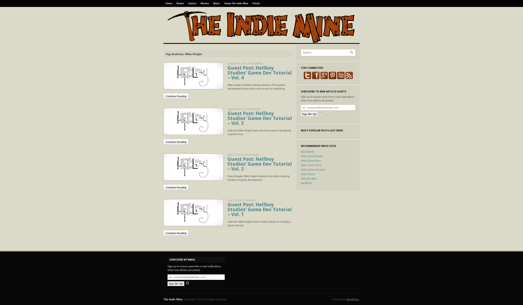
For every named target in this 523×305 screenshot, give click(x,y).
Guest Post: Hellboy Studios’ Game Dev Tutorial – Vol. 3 (260, 118)
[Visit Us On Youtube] (341, 78)
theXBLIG (306, 183)
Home (168, 3)
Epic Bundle (307, 151)
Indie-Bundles (308, 178)
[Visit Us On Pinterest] (332, 78)
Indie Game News (311, 160)
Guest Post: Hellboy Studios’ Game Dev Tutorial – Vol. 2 (260, 164)
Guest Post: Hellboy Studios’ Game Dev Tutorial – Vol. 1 (260, 209)
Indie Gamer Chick (311, 165)
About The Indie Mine (236, 3)
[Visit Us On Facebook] (316, 78)
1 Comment (249, 200)
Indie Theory (308, 174)
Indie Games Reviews (313, 169)
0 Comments (256, 63)
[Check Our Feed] (349, 78)
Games (192, 3)
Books (180, 3)
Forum (256, 3)
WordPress (353, 299)
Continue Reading (176, 96)
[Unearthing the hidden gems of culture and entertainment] (261, 42)
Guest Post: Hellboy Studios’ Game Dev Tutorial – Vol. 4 (260, 73)
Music (216, 3)
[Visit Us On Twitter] (307, 78)
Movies (205, 3)
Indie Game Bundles (312, 156)
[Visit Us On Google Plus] (324, 78)
